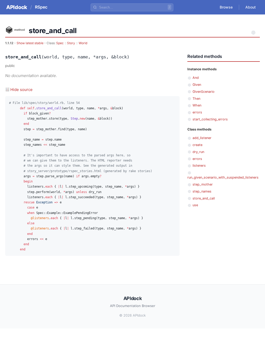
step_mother (203, 184)
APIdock (16, 7)
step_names (202, 191)
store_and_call (204, 198)
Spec (60, 43)
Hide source (21, 89)
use (195, 205)
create (197, 145)
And (196, 78)
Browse (226, 7)
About (250, 7)
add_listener (202, 138)
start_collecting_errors (210, 119)
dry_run (198, 152)
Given (197, 85)
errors (197, 112)
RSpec (41, 7)
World (83, 43)
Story (71, 43)
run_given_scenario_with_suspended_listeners (223, 177)
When (197, 105)
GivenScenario (204, 92)
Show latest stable (30, 43)
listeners (199, 165)
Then (196, 99)
